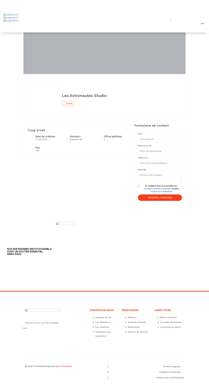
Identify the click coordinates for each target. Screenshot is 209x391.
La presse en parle (170, 327)
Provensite (66, 366)
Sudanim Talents (137, 322)
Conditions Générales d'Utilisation (158, 189)
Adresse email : (145, 146)
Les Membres (102, 322)
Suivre (69, 103)
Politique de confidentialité (161, 192)
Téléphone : (143, 158)
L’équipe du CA (103, 317)
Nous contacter (168, 317)
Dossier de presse (138, 332)
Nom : (140, 134)
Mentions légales (172, 366)
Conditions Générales (170, 372)
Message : (142, 170)
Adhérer (132, 317)
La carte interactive (171, 322)
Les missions (102, 327)
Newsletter (134, 327)
